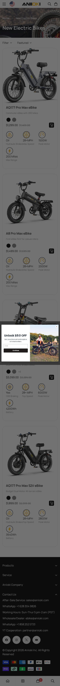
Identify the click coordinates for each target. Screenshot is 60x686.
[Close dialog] (56, 326)
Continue (15, 350)
